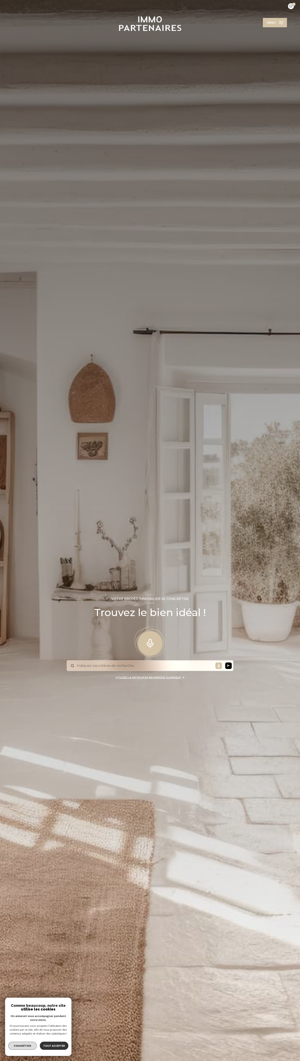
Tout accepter (54, 1046)
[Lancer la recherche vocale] (150, 642)
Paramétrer (22, 1046)
